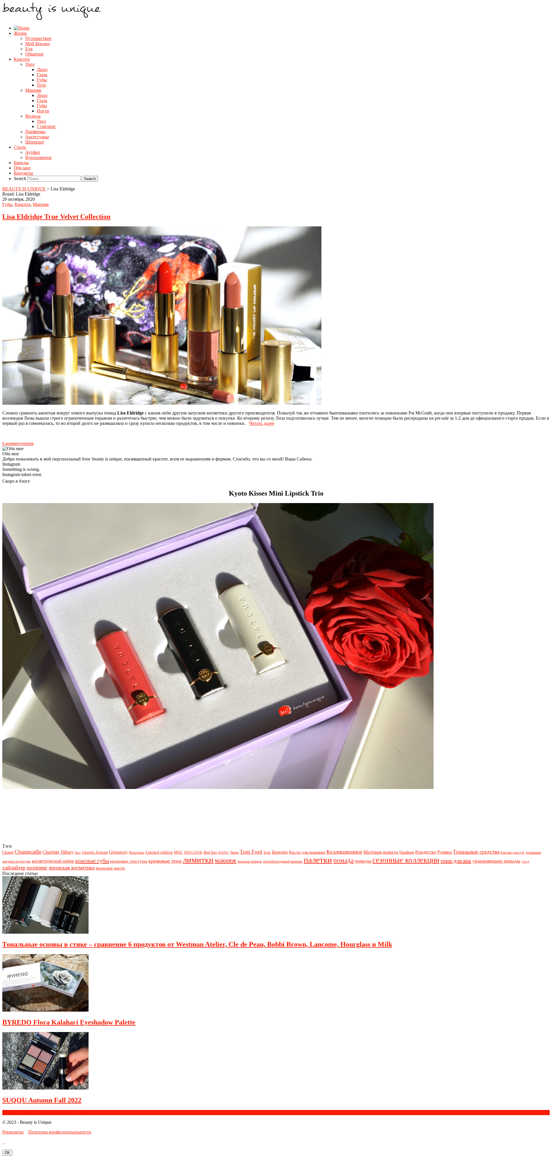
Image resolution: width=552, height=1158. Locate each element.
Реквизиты (13, 1132)
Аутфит (32, 152)
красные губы (92, 860)
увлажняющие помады (496, 861)
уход (525, 861)
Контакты (23, 173)
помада (343, 860)
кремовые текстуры (128, 861)
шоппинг (37, 868)
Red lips (210, 852)
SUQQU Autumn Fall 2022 (41, 1100)
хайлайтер (14, 868)
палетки (318, 859)
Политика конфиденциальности (59, 1132)
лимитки (198, 859)
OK (7, 1153)
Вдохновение (38, 157)
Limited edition (159, 852)
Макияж (33, 90)
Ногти (43, 110)
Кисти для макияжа (307, 852)
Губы (42, 79)
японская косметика (72, 868)
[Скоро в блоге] (218, 787)
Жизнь (20, 33)
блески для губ (512, 852)
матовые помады (249, 861)
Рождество (425, 852)
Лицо (42, 69)
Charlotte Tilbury (58, 852)
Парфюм (406, 852)
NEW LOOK (193, 853)
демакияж (533, 852)
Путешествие (38, 38)
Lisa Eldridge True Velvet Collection (56, 216)
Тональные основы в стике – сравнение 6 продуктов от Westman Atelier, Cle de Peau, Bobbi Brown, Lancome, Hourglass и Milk (197, 944)
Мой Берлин (37, 43)
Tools (267, 853)
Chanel (8, 852)
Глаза (42, 74)
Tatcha (234, 853)
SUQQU (223, 852)
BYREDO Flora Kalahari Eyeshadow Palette (68, 1022)
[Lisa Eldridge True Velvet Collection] (161, 403)
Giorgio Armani (95, 852)
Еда (28, 48)
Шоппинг (35, 142)
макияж (225, 860)
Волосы (33, 116)
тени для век (455, 860)
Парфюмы (35, 131)
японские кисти (110, 867)
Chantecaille (28, 852)
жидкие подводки (16, 861)
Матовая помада (380, 852)
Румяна (444, 852)
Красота (22, 59)
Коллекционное (344, 852)
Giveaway (118, 852)
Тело (41, 85)
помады (363, 861)
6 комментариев (18, 443)
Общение (34, 53)
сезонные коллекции (405, 860)
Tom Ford (251, 852)
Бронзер (280, 852)
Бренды (21, 162)
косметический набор (53, 861)
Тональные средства (476, 852)
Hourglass (136, 852)
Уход (29, 64)
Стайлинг (46, 126)
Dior (78, 852)
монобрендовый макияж (282, 861)
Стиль (20, 147)
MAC (178, 852)
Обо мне (22, 167)
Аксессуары (37, 136)
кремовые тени (165, 861)
